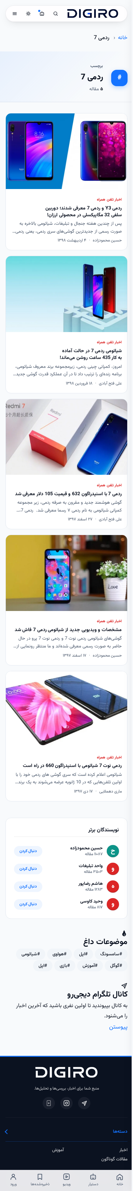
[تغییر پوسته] (28, 13)
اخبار (123, 1150)
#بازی (65, 965)
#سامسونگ (111, 954)
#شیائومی (30, 954)
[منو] (14, 13)
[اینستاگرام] (66, 1103)
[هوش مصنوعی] (41, 13)
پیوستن (118, 1027)
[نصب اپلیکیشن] (49, 1103)
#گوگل (116, 965)
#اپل (83, 954)
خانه (123, 37)
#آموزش (90, 965)
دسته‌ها (120, 1131)
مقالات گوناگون (114, 1159)
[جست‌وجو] (55, 13)
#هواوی (59, 954)
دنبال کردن (28, 851)
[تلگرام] (84, 1103)
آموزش (58, 1150)
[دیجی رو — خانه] (92, 13)
